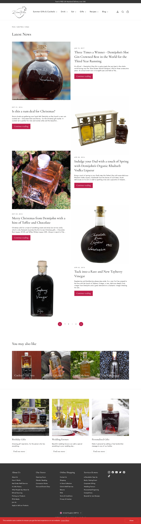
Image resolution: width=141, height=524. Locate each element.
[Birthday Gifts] (30, 417)
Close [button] (132, 520)
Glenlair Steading (41, 480)
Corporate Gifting (89, 483)
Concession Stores (42, 483)
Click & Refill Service (66, 487)
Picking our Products (18, 496)
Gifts (82, 11)
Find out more (19, 451)
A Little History (16, 487)
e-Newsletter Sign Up (90, 477)
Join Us (14, 502)
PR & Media (15, 499)
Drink (63, 11)
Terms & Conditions (66, 496)
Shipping (63, 480)
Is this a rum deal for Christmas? (33, 111)
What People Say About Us (20, 490)
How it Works (16, 480)
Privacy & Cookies (66, 499)
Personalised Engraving (91, 490)
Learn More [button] (65, 520)
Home (13, 27)
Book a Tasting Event (90, 480)
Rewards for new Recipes (92, 496)
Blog (104, 11)
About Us (15, 477)
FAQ (61, 493)
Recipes (93, 11)
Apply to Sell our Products (20, 505)
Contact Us (63, 477)
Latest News (20, 27)
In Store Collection (66, 483)
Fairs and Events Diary (43, 487)
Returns (62, 490)
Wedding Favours (89, 487)
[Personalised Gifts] (110, 417)
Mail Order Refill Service (20, 483)
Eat (73, 11)
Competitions (88, 493)
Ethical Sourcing (17, 493)
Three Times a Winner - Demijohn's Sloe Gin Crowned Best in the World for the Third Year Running (101, 56)
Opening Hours (41, 477)
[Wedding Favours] (70, 417)
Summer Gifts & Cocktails (44, 11)
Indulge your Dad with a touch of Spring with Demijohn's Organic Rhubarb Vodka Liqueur (101, 165)
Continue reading (83, 76)
